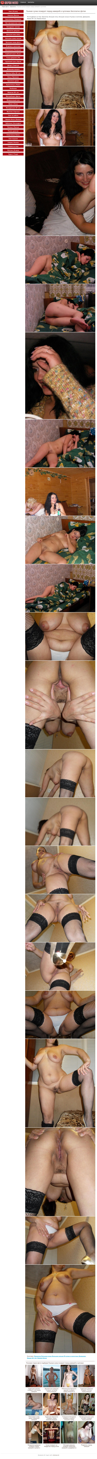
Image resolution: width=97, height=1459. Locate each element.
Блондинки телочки (13, 27)
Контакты (31, 2)
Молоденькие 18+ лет (13, 108)
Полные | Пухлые (13, 127)
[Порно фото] (9, 2)
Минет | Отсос (13, 104)
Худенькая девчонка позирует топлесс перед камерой (86, 1389)
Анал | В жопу (13, 11)
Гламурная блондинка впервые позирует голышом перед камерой (69, 1417)
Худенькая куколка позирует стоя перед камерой (34, 1389)
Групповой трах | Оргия (13, 61)
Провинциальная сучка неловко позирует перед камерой (86, 1417)
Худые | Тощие (13, 154)
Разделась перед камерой (86, 1445)
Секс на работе (13, 115)
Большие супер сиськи (13, 38)
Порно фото (5, 6)
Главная (23, 2)
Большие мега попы (13, 34)
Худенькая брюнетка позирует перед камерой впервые (51, 1417)
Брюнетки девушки (13, 30)
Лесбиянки (13, 88)
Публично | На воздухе (13, 123)
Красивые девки (13, 81)
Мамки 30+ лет (32, 1358)
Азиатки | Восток (13, 15)
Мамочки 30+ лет (13, 92)
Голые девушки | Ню (13, 57)
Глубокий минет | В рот (13, 54)
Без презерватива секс (13, 23)
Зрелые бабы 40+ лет (13, 73)
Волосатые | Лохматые (13, 50)
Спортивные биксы (13, 135)
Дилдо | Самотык (13, 65)
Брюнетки (13, 6)
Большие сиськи (57, 1356)
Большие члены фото (13, 42)
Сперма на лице (13, 146)
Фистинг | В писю (13, 150)
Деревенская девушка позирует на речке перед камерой (51, 1389)
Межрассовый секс (13, 100)
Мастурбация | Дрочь (13, 96)
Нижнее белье (42, 1358)
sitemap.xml (56, 1455)
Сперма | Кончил (13, 142)
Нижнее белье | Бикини (13, 119)
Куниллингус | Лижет (13, 84)
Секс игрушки (13, 138)
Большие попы (46, 1356)
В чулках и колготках (71, 1356)
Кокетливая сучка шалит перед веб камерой (34, 1417)
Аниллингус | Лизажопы (13, 19)
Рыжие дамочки (13, 131)
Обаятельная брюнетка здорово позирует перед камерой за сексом (69, 1389)
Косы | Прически (13, 77)
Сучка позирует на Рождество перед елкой (51, 1445)
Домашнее (82, 1356)
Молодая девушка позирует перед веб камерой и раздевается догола (69, 1445)
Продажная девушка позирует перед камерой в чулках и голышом (34, 1445)
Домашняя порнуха (13, 69)
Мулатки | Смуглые (13, 111)
